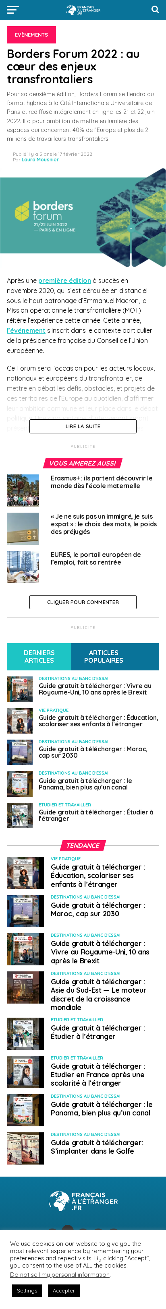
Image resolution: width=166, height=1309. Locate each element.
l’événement (26, 330)
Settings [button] (27, 1290)
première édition (64, 280)
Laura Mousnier (40, 160)
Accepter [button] (64, 1290)
